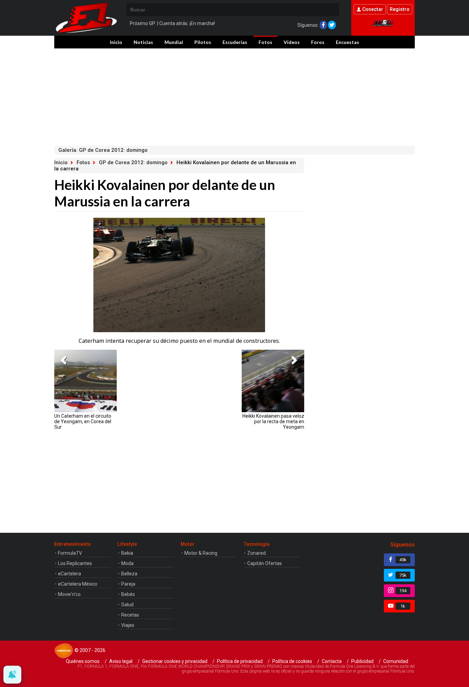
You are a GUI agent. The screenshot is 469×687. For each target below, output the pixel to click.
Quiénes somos (83, 661)
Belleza (129, 573)
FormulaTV (70, 553)
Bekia (127, 553)
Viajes (127, 625)
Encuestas (347, 42)
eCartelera (69, 573)
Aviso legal (121, 661)
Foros (317, 42)
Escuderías (234, 42)
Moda (127, 563)
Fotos (265, 42)
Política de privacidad (240, 661)
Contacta (332, 661)
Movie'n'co (69, 594)
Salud (127, 604)
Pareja (128, 584)
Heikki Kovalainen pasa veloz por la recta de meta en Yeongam (273, 421)
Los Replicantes (75, 563)
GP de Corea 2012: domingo (133, 162)
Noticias (143, 42)
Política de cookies (292, 661)
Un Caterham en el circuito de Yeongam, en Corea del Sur (82, 421)
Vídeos (292, 42)
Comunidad (395, 661)
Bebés (128, 594)
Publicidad (362, 661)
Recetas (130, 615)
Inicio (116, 42)
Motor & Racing (200, 553)
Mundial (173, 42)
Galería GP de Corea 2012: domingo (103, 150)
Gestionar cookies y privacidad (174, 661)
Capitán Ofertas (264, 563)
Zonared (256, 553)
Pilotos (202, 42)
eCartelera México (78, 584)
